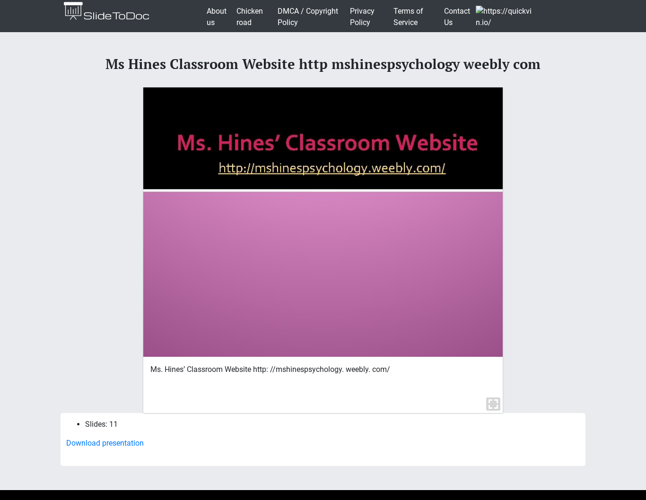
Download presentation (105, 443)
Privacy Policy (362, 17)
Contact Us (457, 17)
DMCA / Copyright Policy (308, 17)
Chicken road (249, 17)
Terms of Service (408, 17)
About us (217, 17)
